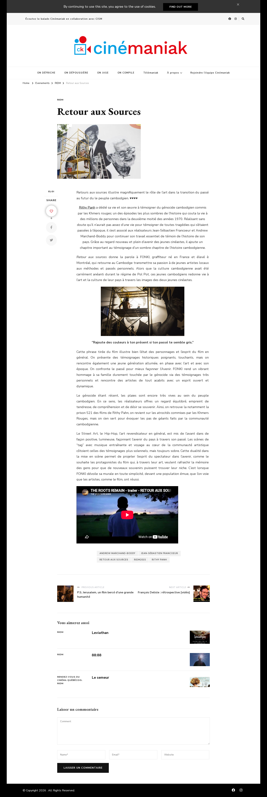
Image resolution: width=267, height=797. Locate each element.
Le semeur (100, 677)
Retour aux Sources (114, 559)
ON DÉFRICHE (46, 72)
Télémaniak (150, 72)
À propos (173, 72)
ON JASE (103, 72)
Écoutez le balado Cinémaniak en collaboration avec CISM (63, 19)
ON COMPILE (126, 72)
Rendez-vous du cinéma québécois (69, 678)
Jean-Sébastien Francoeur (159, 553)
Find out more (180, 7)
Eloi (51, 191)
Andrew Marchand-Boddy (117, 553)
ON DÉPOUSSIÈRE (76, 72)
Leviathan (100, 632)
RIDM (60, 99)
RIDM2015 (140, 559)
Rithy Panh (87, 207)
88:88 (96, 655)
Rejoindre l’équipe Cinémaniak (210, 72)
